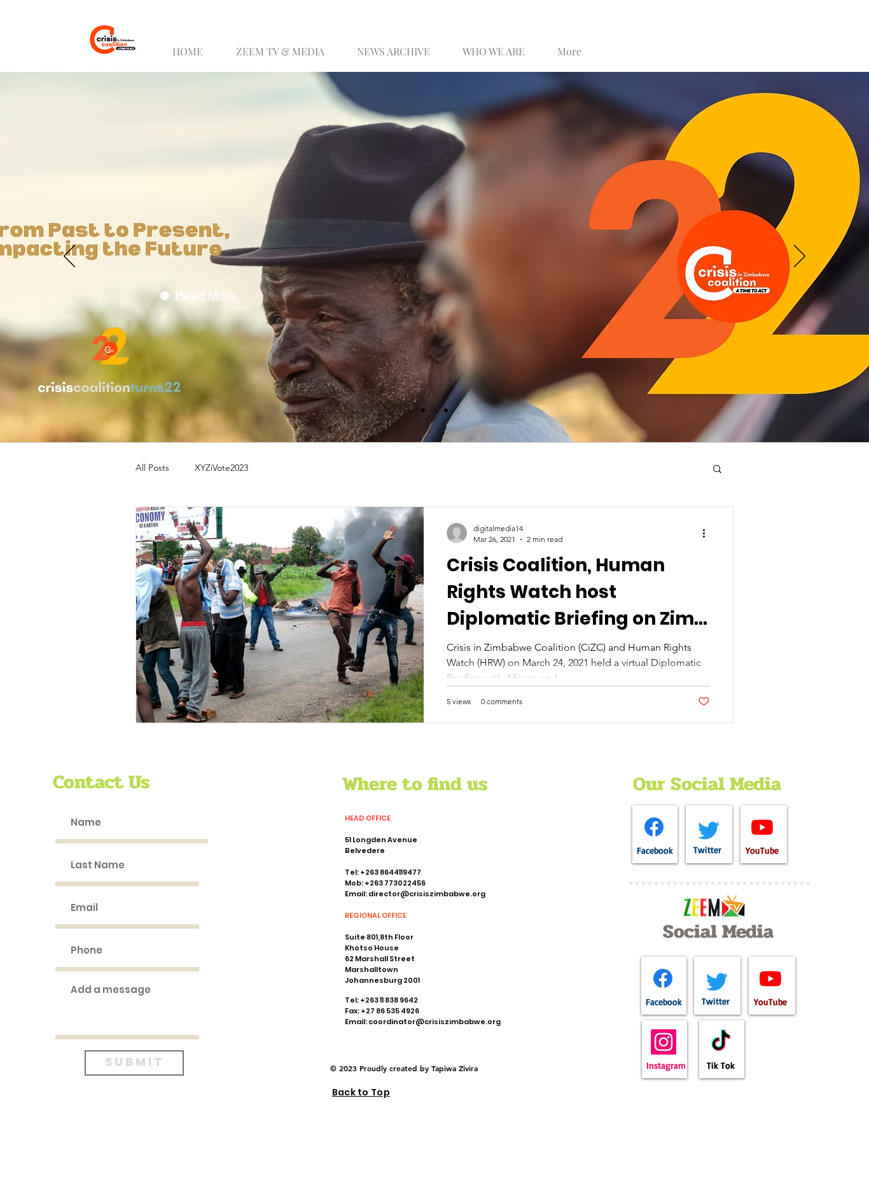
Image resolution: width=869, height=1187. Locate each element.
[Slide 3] (446, 410)
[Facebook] (654, 827)
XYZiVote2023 (221, 467)
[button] (285, 45)
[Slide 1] (423, 410)
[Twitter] (708, 830)
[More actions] (708, 533)
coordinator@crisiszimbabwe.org (434, 1022)
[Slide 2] (434, 410)
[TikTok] (720, 1042)
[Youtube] (762, 827)
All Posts (152, 467)
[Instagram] (663, 1042)
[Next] (799, 257)
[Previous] (69, 257)
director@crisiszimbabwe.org (426, 894)
